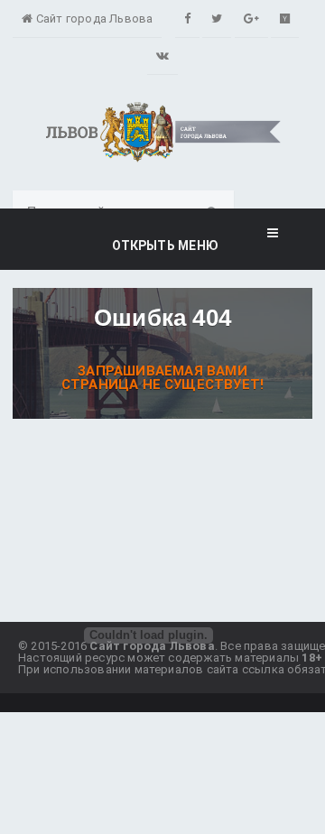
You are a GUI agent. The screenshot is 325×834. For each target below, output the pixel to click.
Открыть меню (162, 245)
